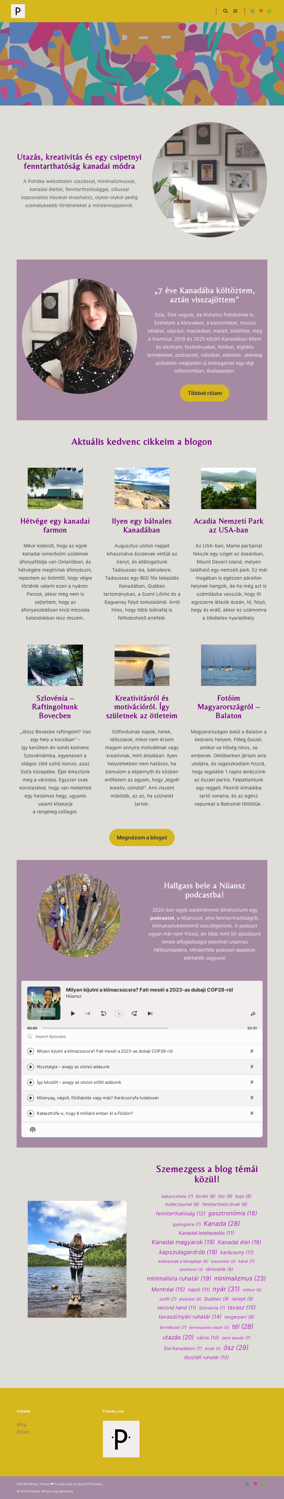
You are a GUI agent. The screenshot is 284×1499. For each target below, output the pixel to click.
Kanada (222, 1223)
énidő (213, 1348)
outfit (167, 1299)
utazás (178, 1337)
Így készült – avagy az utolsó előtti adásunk (79, 1082)
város (208, 1337)
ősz (236, 1348)
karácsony (236, 1252)
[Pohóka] (18, 11)
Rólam (23, 1432)
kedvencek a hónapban (183, 1261)
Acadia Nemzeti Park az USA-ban (229, 525)
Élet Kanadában (183, 1348)
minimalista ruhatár (179, 1278)
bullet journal (182, 1204)
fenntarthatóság (181, 1213)
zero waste (236, 1337)
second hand (176, 1308)
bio (225, 1196)
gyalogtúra (187, 1224)
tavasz (242, 1307)
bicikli (205, 1196)
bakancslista (177, 1196)
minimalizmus (240, 1278)
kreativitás (223, 1261)
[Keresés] (225, 11)
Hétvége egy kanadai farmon (55, 525)
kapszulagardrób (188, 1252)
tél (242, 1326)
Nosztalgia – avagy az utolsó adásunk (73, 1066)
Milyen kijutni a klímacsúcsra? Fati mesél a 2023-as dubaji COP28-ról (105, 1051)
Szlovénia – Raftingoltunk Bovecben (55, 706)
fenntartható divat (224, 1204)
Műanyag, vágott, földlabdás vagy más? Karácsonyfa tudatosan (98, 1097)
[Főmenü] (235, 11)
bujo (243, 1196)
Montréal (168, 1289)
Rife (19, 1484)
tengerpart (239, 1317)
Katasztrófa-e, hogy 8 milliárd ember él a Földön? (85, 1113)
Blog (21, 1424)
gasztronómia (232, 1213)
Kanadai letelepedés (206, 1233)
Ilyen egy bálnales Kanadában (142, 525)
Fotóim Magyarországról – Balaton (228, 706)
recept (242, 1299)
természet (173, 1327)
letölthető (191, 1269)
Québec (216, 1299)
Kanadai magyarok (183, 1242)
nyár (226, 1289)
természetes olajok (209, 1327)
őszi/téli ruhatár (206, 1357)
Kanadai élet (239, 1242)
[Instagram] (252, 11)
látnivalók (219, 1269)
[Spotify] (269, 11)
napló (199, 1289)
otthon (252, 1289)
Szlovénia (212, 1308)
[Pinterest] (261, 11)
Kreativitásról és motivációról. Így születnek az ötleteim (142, 706)
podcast (190, 1299)
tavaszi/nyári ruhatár (190, 1316)
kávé (247, 1261)
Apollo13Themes (90, 1484)
